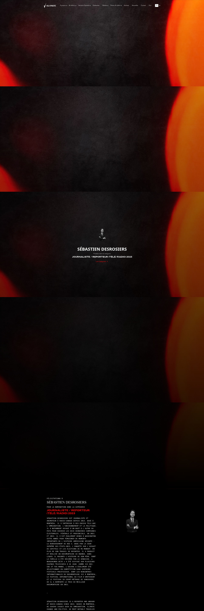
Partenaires (96, 5)
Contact (143, 5)
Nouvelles (135, 5)
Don (150, 5)
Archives (126, 5)
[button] (63, 5)
